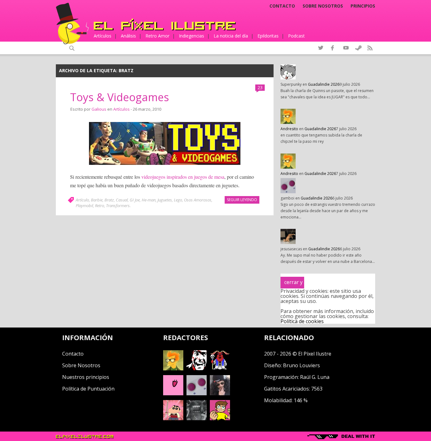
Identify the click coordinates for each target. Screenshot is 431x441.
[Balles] (220, 418)
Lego (178, 200)
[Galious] (220, 368)
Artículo (82, 200)
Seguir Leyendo (242, 199)
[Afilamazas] (173, 418)
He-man (149, 200)
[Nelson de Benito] (196, 368)
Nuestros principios (85, 377)
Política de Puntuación (88, 388)
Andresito (289, 128)
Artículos (102, 36)
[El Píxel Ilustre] (165, 24)
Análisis (128, 36)
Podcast (296, 36)
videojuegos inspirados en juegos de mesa (182, 176)
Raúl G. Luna (314, 377)
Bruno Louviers (301, 365)
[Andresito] (173, 368)
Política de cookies (302, 321)
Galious (99, 109)
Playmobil (84, 205)
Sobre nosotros (323, 6)
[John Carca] (220, 393)
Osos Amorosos (197, 200)
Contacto (282, 6)
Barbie (97, 200)
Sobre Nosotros (81, 365)
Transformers (118, 205)
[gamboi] (196, 393)
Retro (99, 205)
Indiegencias (191, 36)
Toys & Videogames (119, 97)
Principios (363, 6)
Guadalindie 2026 (323, 84)
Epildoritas (268, 36)
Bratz (109, 200)
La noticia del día (231, 36)
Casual (122, 200)
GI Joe (135, 200)
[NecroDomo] (196, 418)
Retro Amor (157, 36)
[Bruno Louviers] (173, 393)
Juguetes (164, 200)
